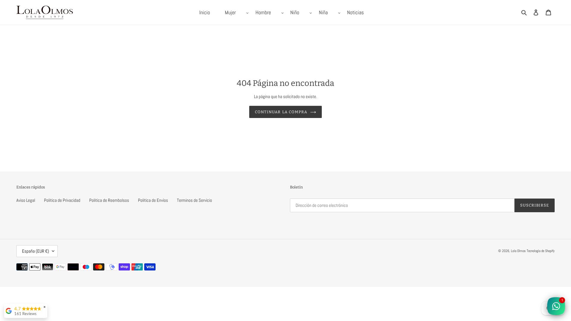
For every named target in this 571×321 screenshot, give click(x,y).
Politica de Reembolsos (109, 200)
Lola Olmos (518, 250)
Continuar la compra (281, 112)
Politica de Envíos (153, 200)
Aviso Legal (25, 200)
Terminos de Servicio (194, 200)
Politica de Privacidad (62, 200)
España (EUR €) (35, 251)
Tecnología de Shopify (541, 250)
